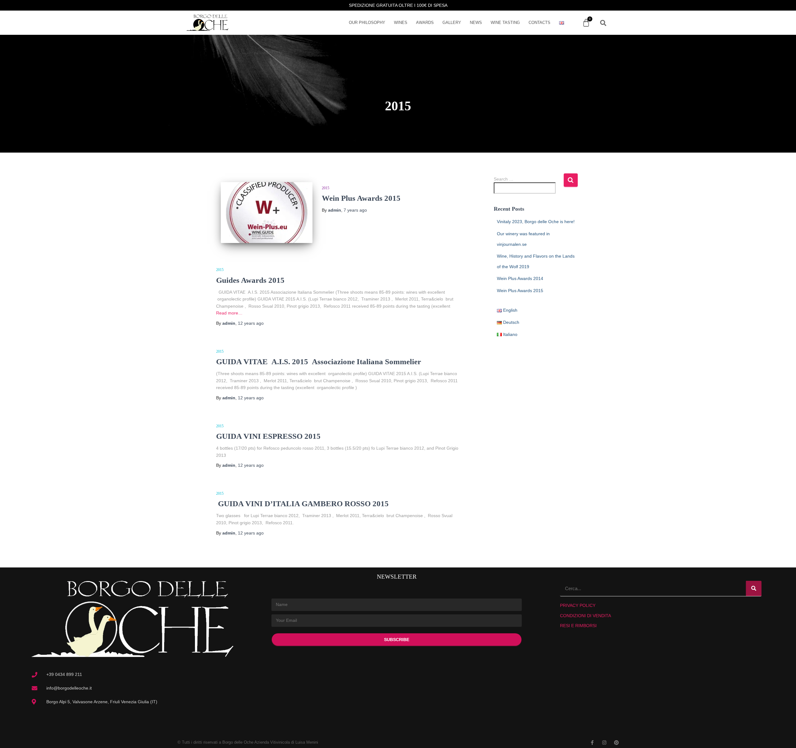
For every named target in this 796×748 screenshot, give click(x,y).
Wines (400, 22)
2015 (325, 188)
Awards (425, 22)
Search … (503, 179)
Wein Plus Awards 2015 (361, 198)
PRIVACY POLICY (577, 605)
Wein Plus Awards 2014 (520, 278)
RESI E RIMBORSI (578, 625)
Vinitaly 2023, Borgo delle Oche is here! (536, 221)
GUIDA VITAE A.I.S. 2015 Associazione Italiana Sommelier (318, 361)
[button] (603, 23)
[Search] (753, 588)
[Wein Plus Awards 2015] (266, 212)
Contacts (539, 22)
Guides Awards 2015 (250, 280)
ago (355, 210)
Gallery (451, 22)
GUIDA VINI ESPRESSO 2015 (268, 436)
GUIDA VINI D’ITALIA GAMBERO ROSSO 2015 (302, 503)
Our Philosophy (367, 22)
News (476, 22)
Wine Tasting (505, 22)
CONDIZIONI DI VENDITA (585, 615)
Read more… (229, 312)
